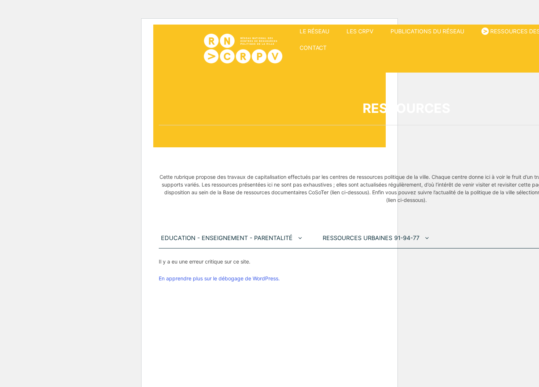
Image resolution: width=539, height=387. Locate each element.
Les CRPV (359, 31)
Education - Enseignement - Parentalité (227, 238)
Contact (313, 47)
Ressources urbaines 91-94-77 (372, 238)
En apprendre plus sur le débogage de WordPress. (219, 278)
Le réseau (314, 31)
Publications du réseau (427, 31)
